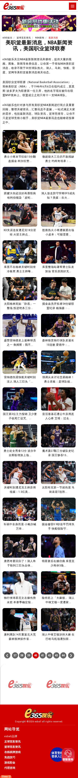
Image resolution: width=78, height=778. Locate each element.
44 (63, 655)
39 (28, 655)
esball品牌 (10, 736)
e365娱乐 (7, 37)
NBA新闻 (39, 37)
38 (21, 655)
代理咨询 (9, 767)
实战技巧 (9, 757)
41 (42, 655)
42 (49, 655)
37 (15, 655)
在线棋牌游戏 (12, 752)
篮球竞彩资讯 (24, 37)
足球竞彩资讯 (12, 741)
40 (35, 655)
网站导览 (12, 729)
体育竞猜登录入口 (57, 754)
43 (56, 655)
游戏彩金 (9, 762)
